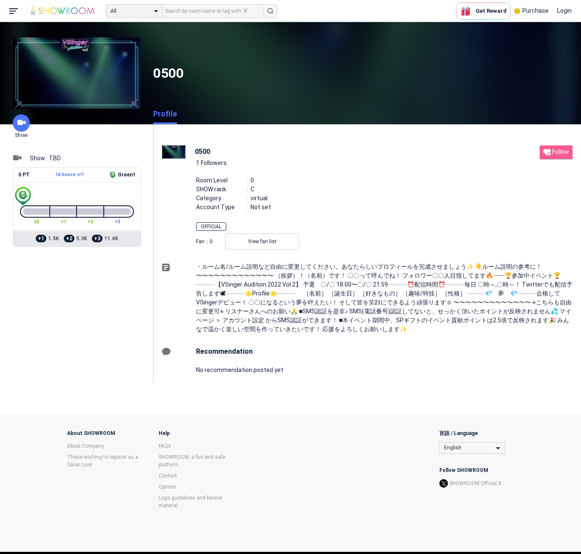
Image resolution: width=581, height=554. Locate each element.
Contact (168, 476)
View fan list (262, 241)
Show (21, 135)
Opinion (168, 487)
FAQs (165, 446)
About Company (85, 446)
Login (564, 10)
